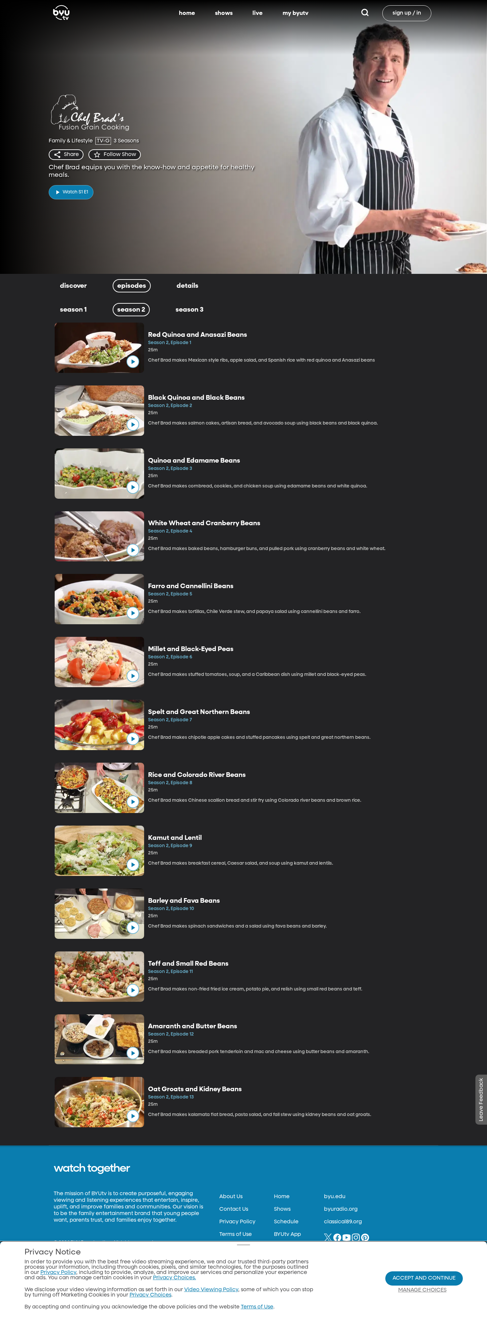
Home (282, 1196)
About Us (231, 1196)
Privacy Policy (237, 1222)
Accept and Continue (424, 1278)
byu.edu (335, 1196)
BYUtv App (287, 1234)
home (187, 13)
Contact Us (233, 1209)
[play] (133, 361)
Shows (282, 1209)
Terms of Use (235, 1234)
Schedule (286, 1222)
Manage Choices (422, 1290)
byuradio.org (340, 1209)
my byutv (295, 13)
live (257, 13)
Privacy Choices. (174, 1278)
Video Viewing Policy (211, 1290)
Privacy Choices (150, 1295)
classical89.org (343, 1222)
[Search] (365, 13)
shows (224, 13)
